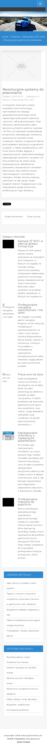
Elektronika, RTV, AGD (33, 37)
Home (5, 37)
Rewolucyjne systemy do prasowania (23, 40)
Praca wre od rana (30, 374)
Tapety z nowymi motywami (21, 594)
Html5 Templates (16, 739)
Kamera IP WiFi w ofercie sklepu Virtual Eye (30, 244)
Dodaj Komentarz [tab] (14, 216)
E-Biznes (15, 37)
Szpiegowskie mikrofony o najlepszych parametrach (27, 436)
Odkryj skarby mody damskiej (22, 699)
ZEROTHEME (23, 742)
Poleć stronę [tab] (33, 216)
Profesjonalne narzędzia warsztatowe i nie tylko (30, 308)
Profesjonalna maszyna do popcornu (27, 502)
